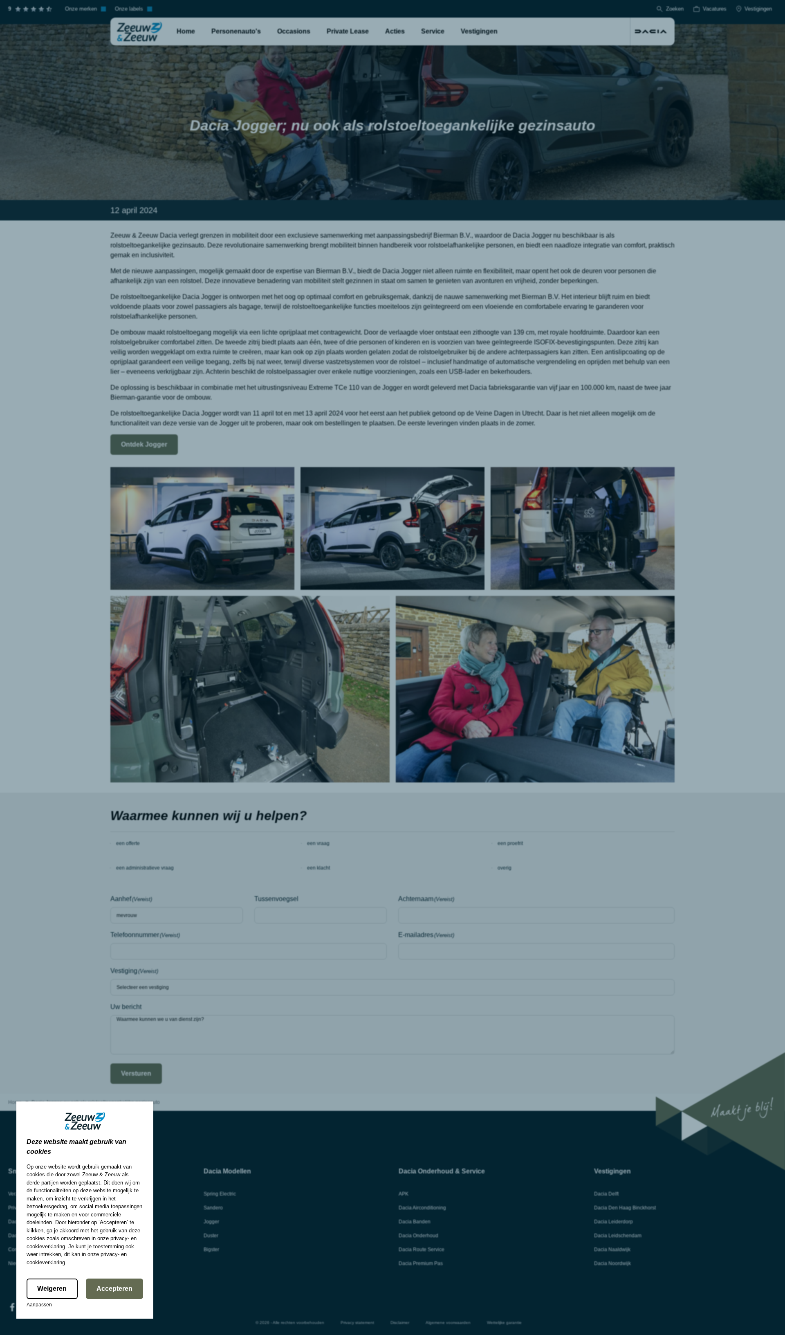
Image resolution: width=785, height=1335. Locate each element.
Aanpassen (39, 1305)
